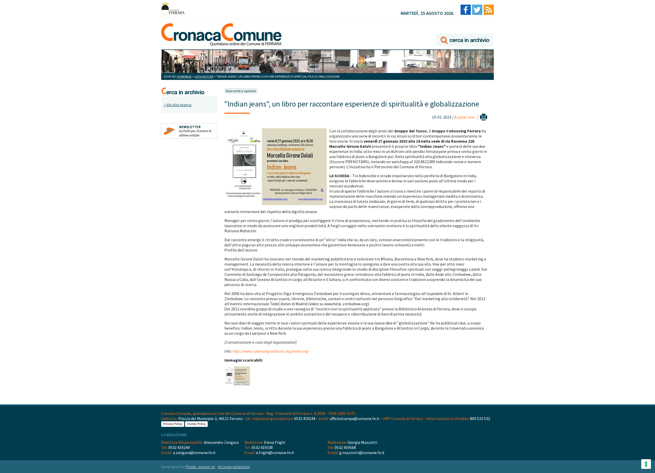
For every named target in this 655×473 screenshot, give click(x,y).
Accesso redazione (234, 466)
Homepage (184, 76)
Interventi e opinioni (241, 91)
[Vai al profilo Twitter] (477, 10)
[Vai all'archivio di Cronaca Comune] (465, 32)
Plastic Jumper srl (200, 466)
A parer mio (464, 117)
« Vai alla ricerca (177, 104)
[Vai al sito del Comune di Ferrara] (172, 9)
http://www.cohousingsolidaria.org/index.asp (271, 351)
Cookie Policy (196, 424)
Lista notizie (203, 76)
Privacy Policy (172, 424)
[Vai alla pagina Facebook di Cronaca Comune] (466, 10)
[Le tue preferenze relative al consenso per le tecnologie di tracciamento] (646, 464)
